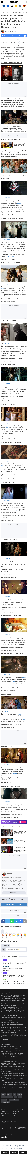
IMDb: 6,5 (6, 675)
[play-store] (13, 1128)
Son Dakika (4, 1099)
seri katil (19, 203)
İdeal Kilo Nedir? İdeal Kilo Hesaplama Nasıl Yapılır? (12, 1073)
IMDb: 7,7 (6, 501)
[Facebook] (5, 1122)
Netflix (13, 51)
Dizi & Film (9, 12)
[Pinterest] (15, 1122)
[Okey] (8, 5)
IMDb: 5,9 (6, 765)
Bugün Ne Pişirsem (13, 1099)
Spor (4, 979)
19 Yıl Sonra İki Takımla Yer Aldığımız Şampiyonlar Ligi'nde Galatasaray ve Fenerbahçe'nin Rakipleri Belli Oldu (13, 1035)
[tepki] (2, 935)
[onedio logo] (13, 1137)
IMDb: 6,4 (6, 343)
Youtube (20, 1094)
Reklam (3, 1115)
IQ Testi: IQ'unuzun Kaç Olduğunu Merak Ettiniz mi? (13, 1087)
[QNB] (16, 5)
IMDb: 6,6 (6, 461)
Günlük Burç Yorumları (7, 1097)
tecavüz (24, 677)
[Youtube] (12, 1122)
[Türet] (20, 5)
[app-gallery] (22, 1128)
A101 (16, 1097)
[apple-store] (5, 1128)
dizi (14, 353)
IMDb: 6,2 (6, 383)
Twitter (3, 1094)
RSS (14, 1115)
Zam (14, 1094)
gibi (2, 465)
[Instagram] (2, 1122)
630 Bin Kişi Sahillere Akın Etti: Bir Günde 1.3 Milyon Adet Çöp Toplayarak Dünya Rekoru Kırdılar (14, 976)
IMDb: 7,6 (6, 197)
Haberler (3, 12)
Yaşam (4, 959)
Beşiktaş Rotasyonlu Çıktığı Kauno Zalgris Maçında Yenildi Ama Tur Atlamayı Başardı (13, 982)
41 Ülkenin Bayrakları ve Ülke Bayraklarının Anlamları (13, 1082)
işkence (15, 773)
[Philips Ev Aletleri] (3, 5)
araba (19, 714)
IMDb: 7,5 (6, 240)
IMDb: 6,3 (6, 801)
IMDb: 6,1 (6, 423)
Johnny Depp (10, 256)
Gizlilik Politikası (4, 1111)
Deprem (9, 1094)
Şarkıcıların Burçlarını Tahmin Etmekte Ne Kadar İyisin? (13, 969)
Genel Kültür (6, 966)
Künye (14, 1113)
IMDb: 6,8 (6, 284)
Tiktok (20, 1097)
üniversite (11, 601)
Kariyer (15, 1108)
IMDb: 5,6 (6, 596)
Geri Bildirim (4, 1109)
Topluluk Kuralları (5, 1113)
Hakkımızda (3, 1108)
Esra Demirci (11, 31)
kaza (7, 427)
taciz (24, 719)
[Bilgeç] (24, 5)
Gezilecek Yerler (5, 1102)
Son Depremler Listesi (6, 1044)
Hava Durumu (4, 1042)
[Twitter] (8, 1122)
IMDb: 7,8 (6, 711)
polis (2, 288)
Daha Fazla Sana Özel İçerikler (13, 904)
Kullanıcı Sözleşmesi (18, 1109)
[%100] (12, 5)
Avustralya (7, 386)
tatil (14, 681)
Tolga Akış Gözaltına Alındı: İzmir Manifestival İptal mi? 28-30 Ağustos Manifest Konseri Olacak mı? (14, 962)
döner (16, 511)
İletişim (2, 1117)
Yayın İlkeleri (16, 1111)
